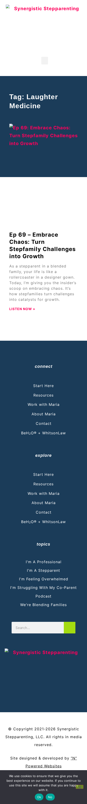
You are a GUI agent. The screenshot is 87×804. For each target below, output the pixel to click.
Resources (43, 395)
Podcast (43, 596)
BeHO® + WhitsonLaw (43, 433)
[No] (80, 787)
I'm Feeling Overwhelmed (43, 579)
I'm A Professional (43, 561)
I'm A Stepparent (43, 570)
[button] (44, 60)
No (50, 797)
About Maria (44, 414)
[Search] (69, 627)
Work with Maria (44, 404)
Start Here (43, 385)
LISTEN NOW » (22, 309)
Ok (39, 797)
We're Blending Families (43, 604)
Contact (44, 423)
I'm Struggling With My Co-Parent (43, 587)
